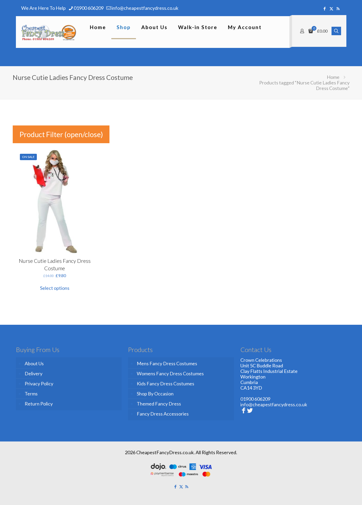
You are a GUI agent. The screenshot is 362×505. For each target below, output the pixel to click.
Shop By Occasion (155, 393)
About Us (34, 363)
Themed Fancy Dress (159, 404)
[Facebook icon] (325, 8)
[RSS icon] (338, 8)
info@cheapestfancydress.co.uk (145, 8)
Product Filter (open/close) (61, 134)
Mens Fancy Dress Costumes (167, 363)
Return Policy (39, 404)
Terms (31, 393)
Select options (54, 288)
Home (333, 77)
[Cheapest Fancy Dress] (49, 32)
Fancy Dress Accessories (163, 414)
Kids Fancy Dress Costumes (165, 383)
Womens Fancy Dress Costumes (170, 373)
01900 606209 (89, 8)
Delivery (33, 373)
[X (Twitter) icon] (331, 8)
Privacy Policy (39, 383)
